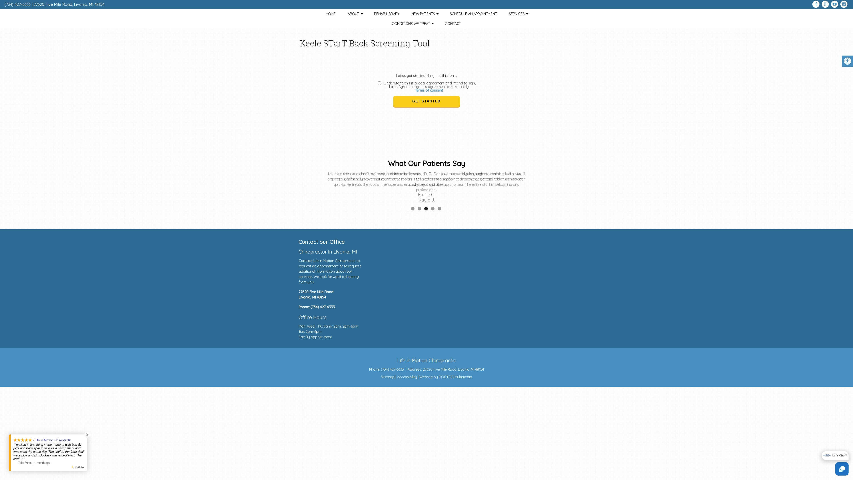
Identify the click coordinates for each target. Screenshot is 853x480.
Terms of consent (429, 90)
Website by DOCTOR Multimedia (445, 377)
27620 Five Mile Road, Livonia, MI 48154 (69, 4)
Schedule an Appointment (473, 14)
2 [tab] (419, 208)
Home (331, 14)
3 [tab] (426, 208)
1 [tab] (413, 208)
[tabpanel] (426, 188)
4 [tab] (432, 208)
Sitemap (388, 377)
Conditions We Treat (411, 23)
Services (517, 14)
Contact (453, 23)
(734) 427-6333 (17, 4)
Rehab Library (386, 14)
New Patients (423, 14)
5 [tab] (439, 208)
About (353, 14)
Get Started (426, 101)
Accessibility (407, 377)
